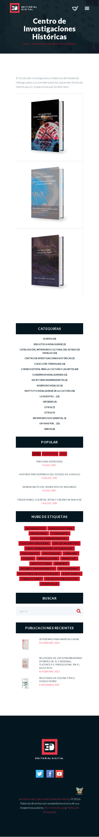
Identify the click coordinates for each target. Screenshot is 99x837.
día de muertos (66, 543)
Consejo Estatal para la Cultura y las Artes (47, 369)
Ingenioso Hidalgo (48, 385)
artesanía (39, 533)
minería (61, 563)
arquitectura (61, 528)
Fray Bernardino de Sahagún (49, 548)
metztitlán (40, 563)
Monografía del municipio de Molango (49, 487)
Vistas (36, 454)
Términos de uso (54, 807)
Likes (63, 454)
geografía (30, 553)
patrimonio (68, 568)
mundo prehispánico (37, 568)
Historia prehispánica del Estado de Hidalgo (49, 474)
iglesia (28, 558)
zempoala (49, 583)
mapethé (69, 558)
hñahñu (71, 553)
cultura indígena (35, 543)
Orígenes (48, 401)
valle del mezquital (61, 578)
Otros (48, 407)
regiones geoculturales (38, 573)
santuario (71, 573)
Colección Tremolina (47, 364)
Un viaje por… (47, 423)
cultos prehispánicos (49, 538)
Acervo (47, 338)
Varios (48, 429)
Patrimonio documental (48, 418)
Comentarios (50, 454)
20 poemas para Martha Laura (59, 639)
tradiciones (31, 578)
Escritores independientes (48, 380)
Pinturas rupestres (49, 461)
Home (26, 44)
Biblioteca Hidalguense (48, 344)
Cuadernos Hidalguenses (47, 374)
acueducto (35, 528)
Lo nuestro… (47, 396)
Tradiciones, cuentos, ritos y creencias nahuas (49, 499)
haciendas (51, 553)
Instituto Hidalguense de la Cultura (48, 391)
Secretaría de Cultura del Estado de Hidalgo (45, 799)
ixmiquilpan (47, 558)
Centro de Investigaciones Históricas (48, 358)
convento (60, 533)
